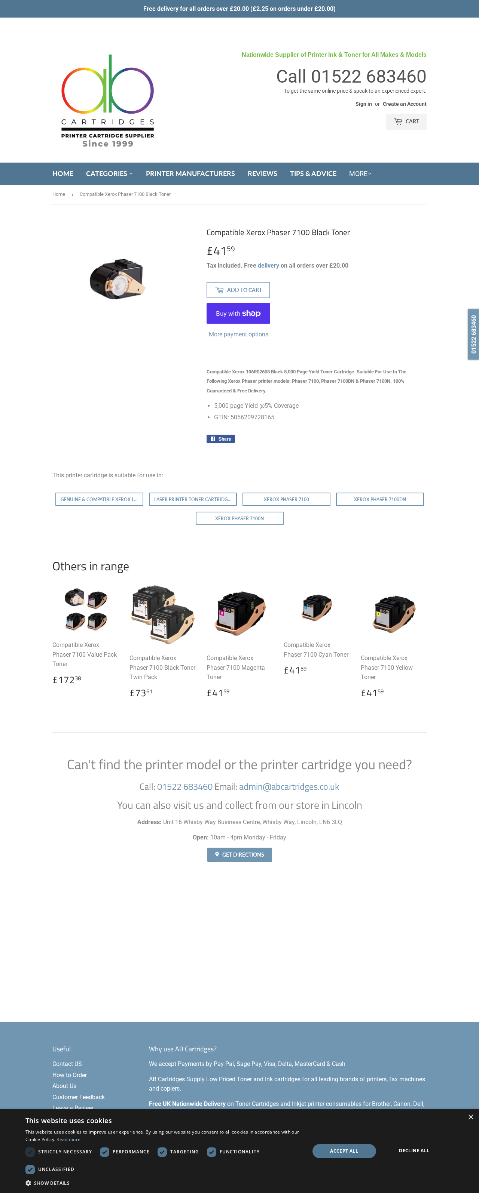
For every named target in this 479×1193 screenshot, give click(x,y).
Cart (412, 121)
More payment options (238, 334)
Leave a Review (72, 1108)
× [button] (470, 1117)
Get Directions (242, 854)
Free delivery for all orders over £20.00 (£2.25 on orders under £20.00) (239, 8)
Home (62, 173)
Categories (107, 173)
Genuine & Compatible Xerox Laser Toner (102, 499)
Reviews (262, 173)
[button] (163, 1182)
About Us (64, 1085)
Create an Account (405, 104)
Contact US (67, 1063)
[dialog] (239, 1151)
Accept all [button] (344, 1151)
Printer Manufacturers (190, 173)
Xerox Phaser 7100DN (380, 499)
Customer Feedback (78, 1097)
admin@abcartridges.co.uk (289, 786)
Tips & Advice (313, 173)
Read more (68, 1139)
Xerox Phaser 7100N (239, 518)
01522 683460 (369, 76)
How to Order (69, 1075)
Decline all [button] (414, 1150)
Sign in (364, 104)
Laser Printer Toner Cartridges (193, 499)
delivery (268, 265)
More (358, 174)
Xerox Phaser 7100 (286, 499)
